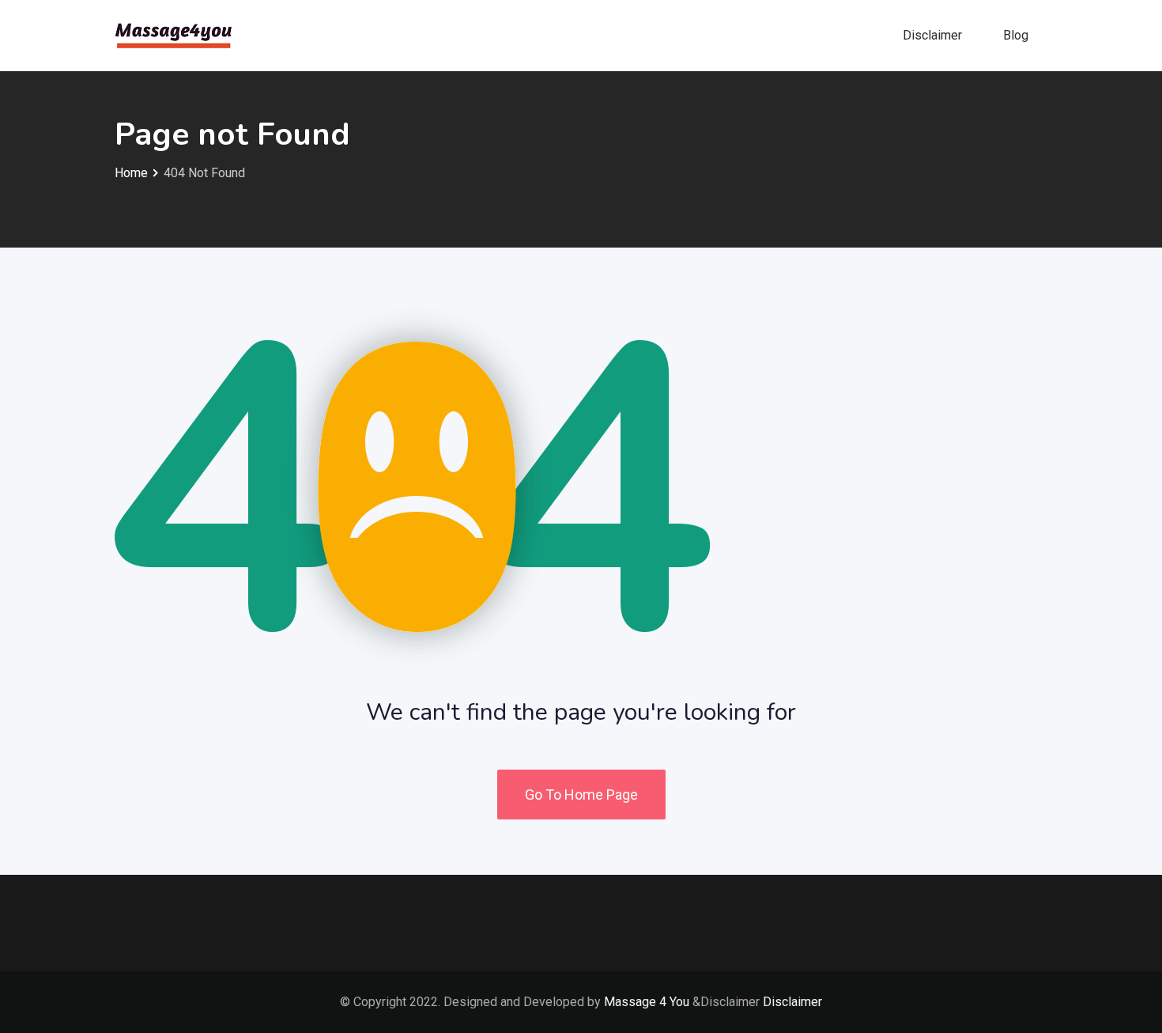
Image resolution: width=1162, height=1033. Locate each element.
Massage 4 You (646, 1001)
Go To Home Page (581, 794)
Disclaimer (932, 35)
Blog (1015, 35)
